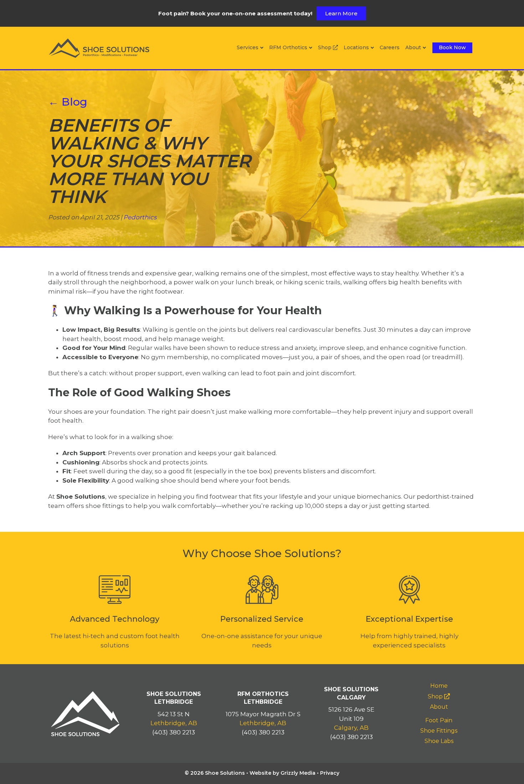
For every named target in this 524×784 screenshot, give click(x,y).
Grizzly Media (298, 773)
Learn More (341, 13)
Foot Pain (438, 720)
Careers (390, 47)
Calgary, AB (351, 727)
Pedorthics (139, 217)
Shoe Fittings (438, 730)
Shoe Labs (439, 741)
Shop (325, 47)
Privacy (329, 773)
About (413, 47)
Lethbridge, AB (173, 723)
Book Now (452, 47)
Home (439, 685)
